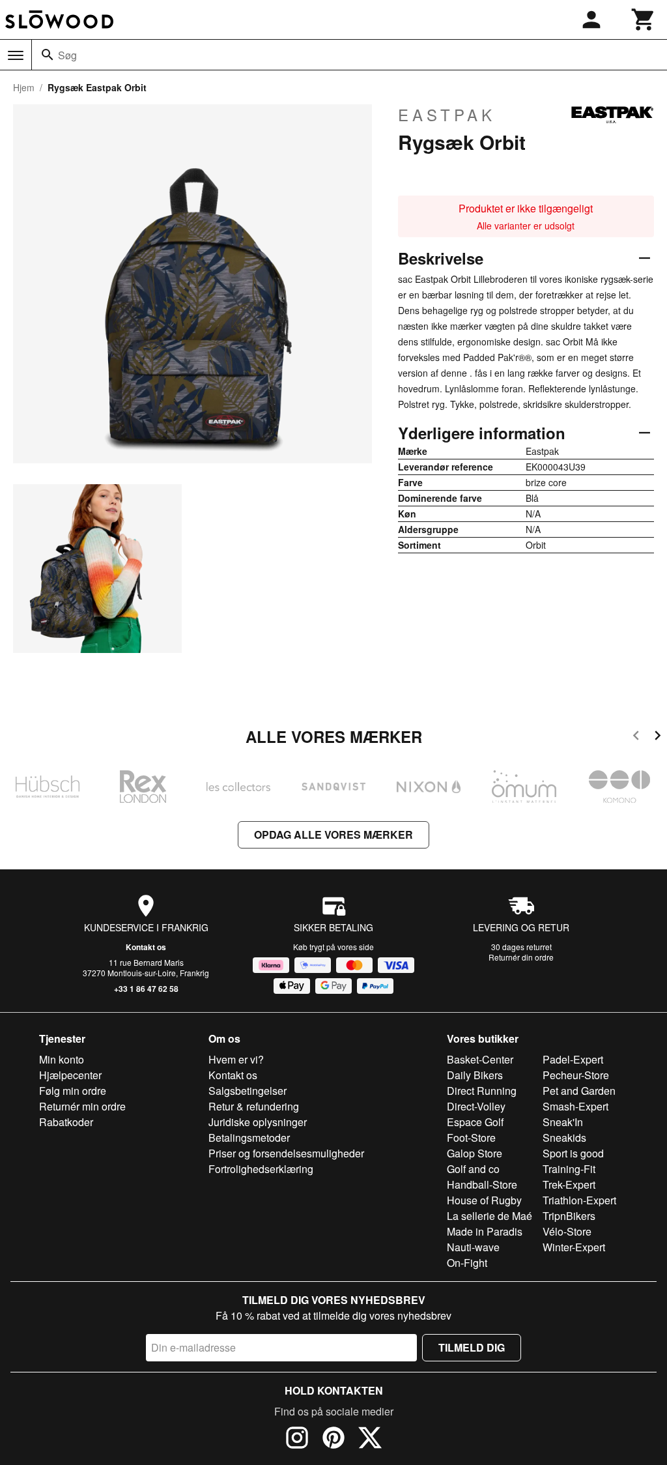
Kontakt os (146, 947)
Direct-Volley (476, 1106)
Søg (67, 55)
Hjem (24, 87)
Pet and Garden (579, 1090)
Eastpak (447, 114)
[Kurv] (644, 20)
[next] (657, 737)
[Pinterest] (333, 1440)
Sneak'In (563, 1121)
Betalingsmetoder (249, 1137)
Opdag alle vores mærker (333, 834)
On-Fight (467, 1262)
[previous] (636, 737)
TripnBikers (569, 1215)
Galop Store (474, 1153)
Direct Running (482, 1090)
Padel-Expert (573, 1059)
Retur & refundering (253, 1106)
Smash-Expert (575, 1106)
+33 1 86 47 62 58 (146, 988)
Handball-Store (482, 1184)
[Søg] (47, 55)
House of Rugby (484, 1200)
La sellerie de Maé (489, 1215)
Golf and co (473, 1168)
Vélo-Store (567, 1231)
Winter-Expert (574, 1247)
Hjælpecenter (70, 1074)
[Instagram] (297, 1440)
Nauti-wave (473, 1247)
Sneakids (564, 1137)
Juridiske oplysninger (257, 1121)
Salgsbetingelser (247, 1090)
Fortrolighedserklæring (260, 1168)
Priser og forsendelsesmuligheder (286, 1153)
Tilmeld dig (471, 1347)
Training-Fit (569, 1168)
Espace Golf (475, 1121)
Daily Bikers (475, 1074)
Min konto (61, 1059)
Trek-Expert (569, 1184)
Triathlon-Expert (579, 1200)
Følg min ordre (72, 1090)
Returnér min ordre (82, 1106)
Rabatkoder (66, 1121)
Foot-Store (471, 1137)
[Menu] (15, 55)
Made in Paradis (484, 1231)
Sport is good (573, 1153)
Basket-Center (480, 1059)
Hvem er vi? (236, 1059)
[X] (370, 1440)
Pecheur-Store (576, 1074)
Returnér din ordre (521, 957)
